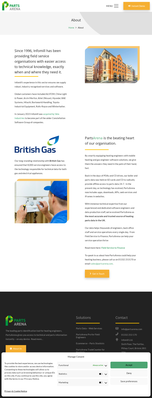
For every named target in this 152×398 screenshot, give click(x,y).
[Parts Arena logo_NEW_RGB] (11, 5)
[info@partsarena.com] (118, 328)
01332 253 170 (129, 334)
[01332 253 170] (118, 334)
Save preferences (129, 381)
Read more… (37, 339)
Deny (129, 373)
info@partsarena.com (131, 329)
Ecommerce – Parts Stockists (90, 343)
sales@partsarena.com (102, 263)
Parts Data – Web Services (89, 328)
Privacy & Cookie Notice (15, 391)
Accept (129, 365)
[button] (112, 6)
